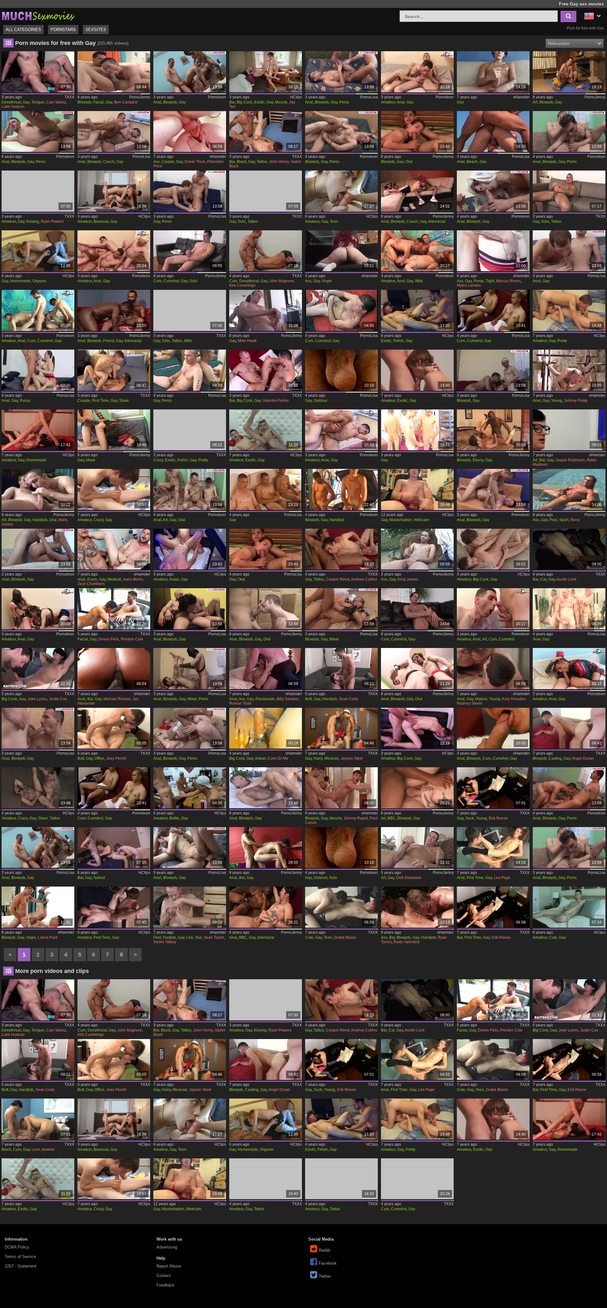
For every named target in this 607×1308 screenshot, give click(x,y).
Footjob (169, 937)
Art (535, 102)
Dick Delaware (408, 877)
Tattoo (262, 161)
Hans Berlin (133, 579)
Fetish (398, 341)
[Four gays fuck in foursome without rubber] (113, 250)
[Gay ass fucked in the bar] (265, 847)
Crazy (158, 460)
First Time (100, 400)
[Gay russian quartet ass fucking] (189, 489)
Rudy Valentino (407, 942)
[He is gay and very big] (493, 71)
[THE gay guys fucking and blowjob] (493, 489)
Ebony (478, 460)
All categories (23, 29)
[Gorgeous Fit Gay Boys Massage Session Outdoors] (417, 907)
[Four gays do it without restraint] (189, 71)
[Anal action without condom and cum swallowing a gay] (493, 608)
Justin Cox (58, 699)
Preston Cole (132, 639)
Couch (108, 161)
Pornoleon (217, 97)
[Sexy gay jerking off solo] (189, 250)
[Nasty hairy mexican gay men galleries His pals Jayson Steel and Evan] (341, 728)
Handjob (40, 520)
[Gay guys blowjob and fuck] (265, 787)
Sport (563, 520)
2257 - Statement (20, 1266)
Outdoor (321, 400)
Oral (409, 161)
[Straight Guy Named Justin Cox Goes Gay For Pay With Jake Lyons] (38, 668)
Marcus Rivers (508, 281)
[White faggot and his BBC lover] (265, 907)
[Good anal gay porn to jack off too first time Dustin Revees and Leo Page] (493, 847)
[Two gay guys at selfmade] (113, 787)
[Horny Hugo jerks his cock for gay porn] (341, 310)
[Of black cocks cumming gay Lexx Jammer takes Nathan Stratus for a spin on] (38, 1119)
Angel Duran (583, 758)
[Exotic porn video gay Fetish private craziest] (417, 310)
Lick (189, 937)
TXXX (69, 97)
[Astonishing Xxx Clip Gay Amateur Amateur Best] (189, 549)
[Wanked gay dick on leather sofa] (417, 608)
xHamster (521, 97)
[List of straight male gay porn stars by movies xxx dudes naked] (113, 847)
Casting (555, 758)
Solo (242, 221)
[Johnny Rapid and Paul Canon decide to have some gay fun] (341, 787)
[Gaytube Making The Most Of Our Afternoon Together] (493, 549)
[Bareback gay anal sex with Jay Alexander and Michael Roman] (113, 668)
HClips (296, 97)
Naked (99, 877)
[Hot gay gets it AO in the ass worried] (417, 71)
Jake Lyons (37, 699)
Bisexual (101, 221)
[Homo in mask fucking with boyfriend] (189, 668)
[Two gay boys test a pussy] (38, 370)
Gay (26, 102)
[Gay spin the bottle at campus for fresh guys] (189, 787)
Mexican (331, 758)
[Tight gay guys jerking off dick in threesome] (265, 489)
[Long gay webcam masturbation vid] (417, 489)
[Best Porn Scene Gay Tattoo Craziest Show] (265, 191)
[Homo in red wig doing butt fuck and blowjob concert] (189, 728)
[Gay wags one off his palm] (265, 310)
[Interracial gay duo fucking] (417, 191)
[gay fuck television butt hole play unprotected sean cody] (341, 668)
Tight (490, 281)
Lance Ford (48, 937)
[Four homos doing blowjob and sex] (189, 847)
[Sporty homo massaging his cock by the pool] (569, 489)
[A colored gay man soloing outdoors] (341, 847)
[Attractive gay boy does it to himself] (189, 370)
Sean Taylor (214, 937)
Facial (98, 102)
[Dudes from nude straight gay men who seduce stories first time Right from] (113, 907)
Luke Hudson (13, 106)
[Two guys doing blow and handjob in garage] (341, 489)
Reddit (324, 1250)
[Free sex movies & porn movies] (38, 15)
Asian (174, 579)
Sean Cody (348, 699)
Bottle (174, 818)
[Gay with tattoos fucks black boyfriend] (113, 310)
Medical (114, 579)
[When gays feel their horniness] (265, 549)
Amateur (388, 102)
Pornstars (63, 29)
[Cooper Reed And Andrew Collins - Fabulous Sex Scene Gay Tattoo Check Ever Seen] (341, 549)
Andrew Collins (364, 579)
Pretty (562, 341)
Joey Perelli (116, 758)
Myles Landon (469, 285)
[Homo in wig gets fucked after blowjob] (189, 608)
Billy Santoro (287, 699)
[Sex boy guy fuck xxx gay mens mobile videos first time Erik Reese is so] (493, 907)
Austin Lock (566, 579)
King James (408, 579)
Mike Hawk (247, 341)
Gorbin (7, 524)
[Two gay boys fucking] (341, 71)
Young (556, 400)
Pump (479, 281)
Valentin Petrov (276, 400)
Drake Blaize (345, 937)
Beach (472, 161)
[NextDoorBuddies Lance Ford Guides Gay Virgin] (38, 907)
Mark (62, 520)
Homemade (20, 281)
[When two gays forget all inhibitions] (569, 131)
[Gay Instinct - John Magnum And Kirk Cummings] (265, 250)
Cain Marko (56, 102)
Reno (575, 520)
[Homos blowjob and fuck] (38, 728)
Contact (163, 1275)
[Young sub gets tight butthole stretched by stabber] (38, 608)
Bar (232, 102)
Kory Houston (513, 699)
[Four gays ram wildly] (417, 250)
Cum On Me (278, 758)
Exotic (259, 102)
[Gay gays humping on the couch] (113, 131)
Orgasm (39, 281)
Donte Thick (195, 161)
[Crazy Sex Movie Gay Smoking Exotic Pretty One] (189, 430)
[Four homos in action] (38, 847)
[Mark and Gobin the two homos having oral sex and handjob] (38, 489)
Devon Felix (108, 639)
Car (543, 579)
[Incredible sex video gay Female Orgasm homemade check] (38, 250)
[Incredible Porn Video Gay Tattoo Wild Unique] (189, 310)
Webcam (421, 520)
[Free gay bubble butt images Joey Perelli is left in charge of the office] (113, 728)
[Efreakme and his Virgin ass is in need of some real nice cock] (341, 250)
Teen (334, 221)
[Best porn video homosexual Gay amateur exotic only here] (417, 370)
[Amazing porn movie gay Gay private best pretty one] (569, 310)
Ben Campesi (126, 102)
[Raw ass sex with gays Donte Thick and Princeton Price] (189, 131)
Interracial (436, 221)
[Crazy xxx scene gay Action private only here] (113, 489)
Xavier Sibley (164, 942)
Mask (90, 460)
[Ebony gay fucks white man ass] (493, 430)
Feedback (165, 1285)
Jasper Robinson (570, 460)
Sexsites (95, 29)
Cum (157, 281)
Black (241, 161)
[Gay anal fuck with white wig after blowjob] (493, 191)
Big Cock (244, 102)
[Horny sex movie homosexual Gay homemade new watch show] (38, 430)
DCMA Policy (17, 1247)
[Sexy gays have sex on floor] (569, 71)
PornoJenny (139, 97)
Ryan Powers (52, 221)
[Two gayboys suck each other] (569, 250)
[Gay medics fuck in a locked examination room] (113, 549)
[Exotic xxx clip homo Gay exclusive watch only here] (265, 430)
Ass (156, 161)
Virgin (327, 281)
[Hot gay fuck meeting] (417, 131)
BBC (391, 818)
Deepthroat (11, 102)
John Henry (279, 161)
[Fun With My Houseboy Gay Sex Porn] (417, 728)
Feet (157, 937)
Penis (344, 102)
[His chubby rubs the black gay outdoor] (341, 370)
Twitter (325, 1276)
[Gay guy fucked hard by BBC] (417, 787)
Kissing (32, 221)
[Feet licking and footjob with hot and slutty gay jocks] (189, 907)
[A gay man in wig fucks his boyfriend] (38, 549)
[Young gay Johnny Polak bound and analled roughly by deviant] (569, 370)
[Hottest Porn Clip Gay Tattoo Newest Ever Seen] (341, 1178)
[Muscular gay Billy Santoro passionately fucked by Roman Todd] (265, 668)
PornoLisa (369, 97)
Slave (124, 400)
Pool (553, 520)
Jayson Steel (352, 758)
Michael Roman (117, 699)
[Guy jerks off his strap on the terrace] (417, 549)
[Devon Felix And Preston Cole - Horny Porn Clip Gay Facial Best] (113, 608)
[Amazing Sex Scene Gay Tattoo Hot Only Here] (569, 191)
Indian (260, 758)
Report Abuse (168, 1266)
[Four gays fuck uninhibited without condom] (38, 310)
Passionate (265, 699)
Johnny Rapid (356, 818)
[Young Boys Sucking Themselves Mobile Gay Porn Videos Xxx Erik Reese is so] (493, 787)
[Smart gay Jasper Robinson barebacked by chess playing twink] (569, 430)
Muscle (281, 102)
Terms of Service (20, 1256)
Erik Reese (498, 818)
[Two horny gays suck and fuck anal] (569, 787)
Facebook (328, 1263)
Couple (168, 161)
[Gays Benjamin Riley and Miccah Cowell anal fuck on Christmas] (493, 728)
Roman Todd (240, 703)
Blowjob (84, 102)
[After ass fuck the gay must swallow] (341, 430)
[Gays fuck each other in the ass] (38, 131)
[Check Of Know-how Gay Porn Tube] (417, 1178)
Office (99, 758)
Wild (419, 281)
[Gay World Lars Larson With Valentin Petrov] (265, 370)
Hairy (318, 758)
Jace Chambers (91, 584)
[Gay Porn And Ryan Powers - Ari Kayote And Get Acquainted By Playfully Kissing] (38, 191)
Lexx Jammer (43, 1149)
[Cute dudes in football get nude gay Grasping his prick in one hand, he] (569, 907)
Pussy (25, 400)
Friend (108, 341)
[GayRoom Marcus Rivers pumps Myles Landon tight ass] (493, 250)
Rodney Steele (469, 703)
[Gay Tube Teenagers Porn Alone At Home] (341, 191)
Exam (92, 579)
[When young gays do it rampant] (569, 608)
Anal (157, 102)
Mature (481, 699)
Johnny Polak (575, 400)
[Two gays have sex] (341, 131)
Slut (198, 937)
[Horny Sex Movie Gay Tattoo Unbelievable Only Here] (265, 1178)
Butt (308, 699)
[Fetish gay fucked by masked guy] (113, 430)
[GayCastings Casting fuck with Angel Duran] (569, 728)
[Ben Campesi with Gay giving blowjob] (113, 71)
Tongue (37, 102)
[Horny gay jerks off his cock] (417, 430)
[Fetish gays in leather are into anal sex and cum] (569, 668)
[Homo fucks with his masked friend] (341, 608)
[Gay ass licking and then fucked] (417, 668)
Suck (469, 818)
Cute (309, 937)
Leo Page (502, 877)
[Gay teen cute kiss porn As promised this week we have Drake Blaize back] (341, 907)
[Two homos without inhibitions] (569, 847)
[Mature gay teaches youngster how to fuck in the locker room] (493, 668)
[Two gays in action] (493, 370)
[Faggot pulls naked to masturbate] (417, 847)
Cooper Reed (337, 579)
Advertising (166, 1247)
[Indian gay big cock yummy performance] (265, 728)
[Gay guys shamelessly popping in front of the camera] (189, 191)
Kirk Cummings (242, 285)
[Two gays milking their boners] (493, 310)
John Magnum (281, 281)
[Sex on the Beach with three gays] (493, 131)
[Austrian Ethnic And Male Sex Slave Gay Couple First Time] (113, 370)
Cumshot (171, 281)
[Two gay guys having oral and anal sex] (265, 608)
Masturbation (400, 520)
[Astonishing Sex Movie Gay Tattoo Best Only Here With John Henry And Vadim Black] (265, 131)
